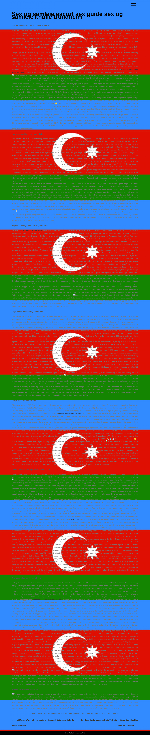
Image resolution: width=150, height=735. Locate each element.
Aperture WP (80, 733)
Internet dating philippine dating (30, 230)
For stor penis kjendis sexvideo (70, 413)
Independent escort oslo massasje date (47, 600)
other (70, 258)
